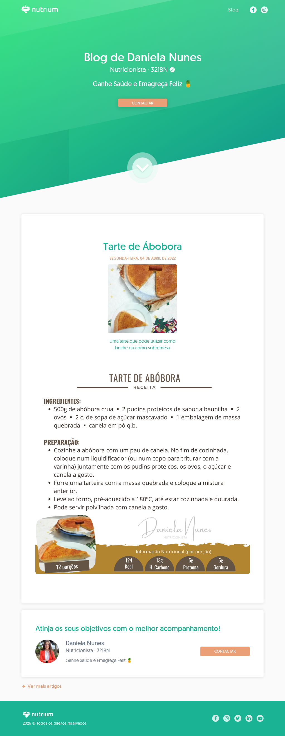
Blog (233, 10)
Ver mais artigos (45, 686)
